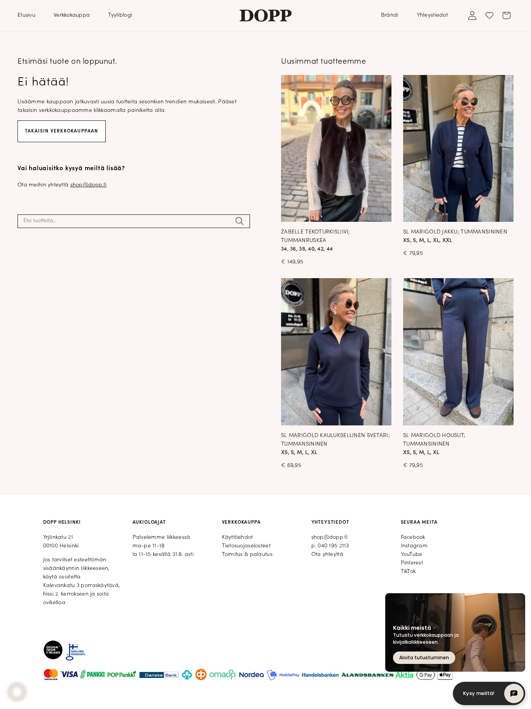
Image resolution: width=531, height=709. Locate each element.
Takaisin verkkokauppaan (61, 131)
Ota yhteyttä (327, 554)
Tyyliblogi (120, 15)
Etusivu (26, 15)
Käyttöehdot (237, 537)
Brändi (389, 15)
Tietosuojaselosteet (246, 546)
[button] (17, 692)
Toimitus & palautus (247, 554)
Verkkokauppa (72, 15)
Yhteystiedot (432, 15)
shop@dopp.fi (88, 185)
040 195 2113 (333, 546)
